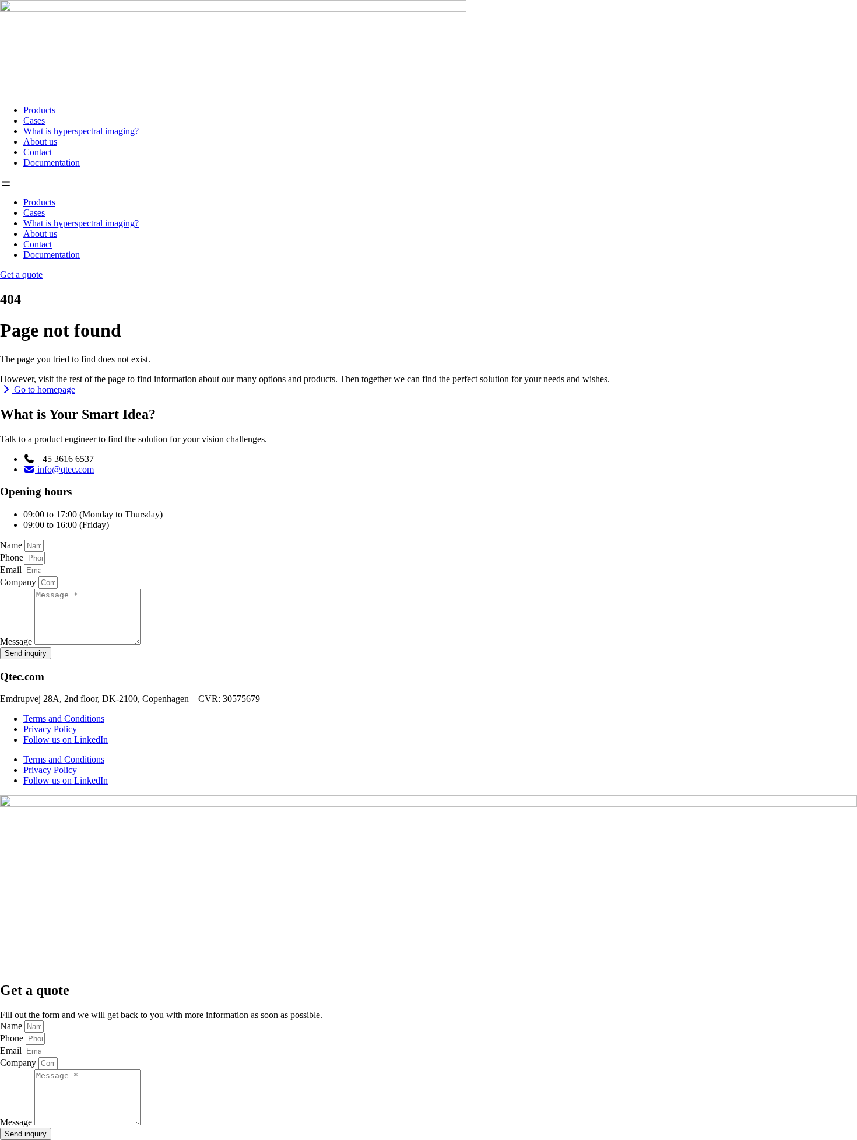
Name (12, 545)
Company (19, 582)
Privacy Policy (50, 729)
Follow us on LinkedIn (65, 739)
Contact (37, 152)
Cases (34, 120)
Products (39, 110)
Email (12, 570)
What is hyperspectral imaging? (81, 131)
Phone (13, 557)
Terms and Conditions (63, 718)
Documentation (51, 162)
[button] (428, 182)
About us (40, 141)
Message (17, 641)
